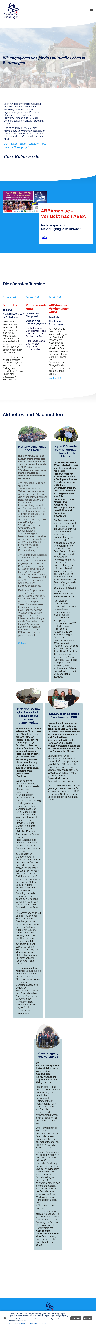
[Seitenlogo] (11, 10)
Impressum (32, 1323)
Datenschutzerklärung (16, 1323)
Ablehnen (87, 1318)
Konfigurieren (45, 1323)
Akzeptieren (75, 1318)
